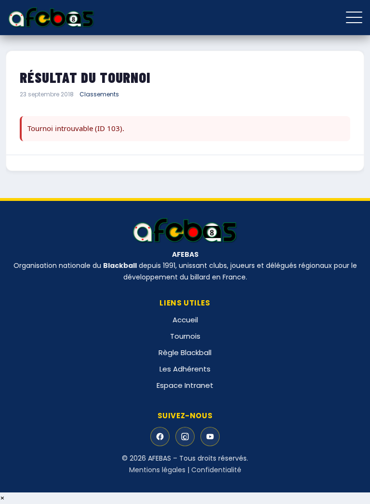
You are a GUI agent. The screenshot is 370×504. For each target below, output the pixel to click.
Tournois (185, 336)
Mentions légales (157, 470)
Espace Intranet (185, 385)
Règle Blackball (185, 352)
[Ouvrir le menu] (354, 17)
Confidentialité (216, 470)
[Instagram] (185, 436)
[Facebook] (160, 436)
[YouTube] (210, 436)
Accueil (185, 320)
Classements (99, 94)
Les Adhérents (185, 369)
